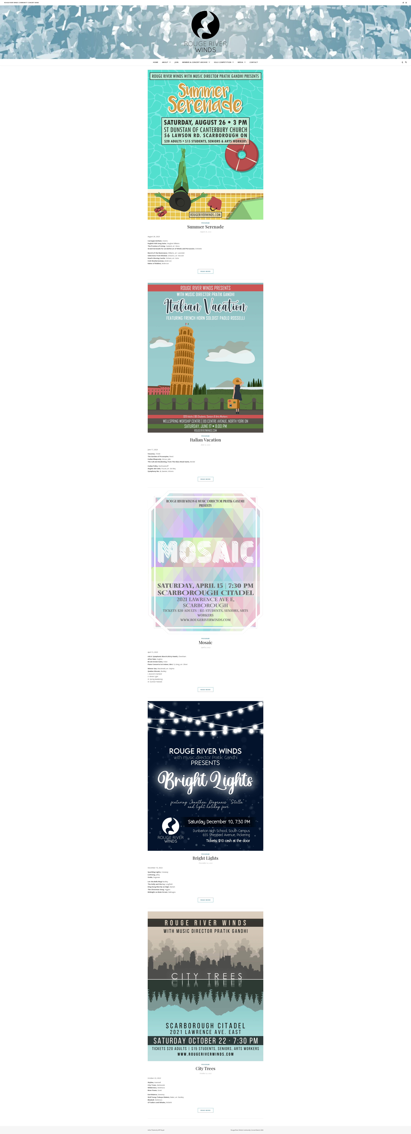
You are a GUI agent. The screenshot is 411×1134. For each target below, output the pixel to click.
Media (240, 62)
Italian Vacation (205, 439)
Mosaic (205, 642)
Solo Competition (222, 62)
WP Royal (161, 1130)
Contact (254, 62)
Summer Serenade (205, 226)
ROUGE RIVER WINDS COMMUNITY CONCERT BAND (21, 3)
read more (206, 271)
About (165, 62)
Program (205, 223)
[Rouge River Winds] (205, 32)
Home (155, 62)
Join (176, 62)
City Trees (205, 1068)
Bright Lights (205, 858)
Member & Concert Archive (195, 62)
